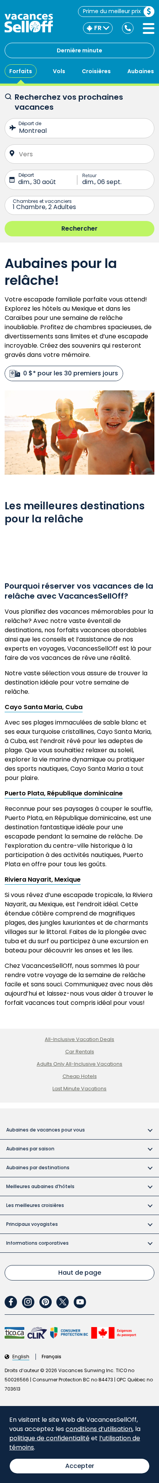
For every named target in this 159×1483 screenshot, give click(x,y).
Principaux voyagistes (32, 1224)
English (20, 1357)
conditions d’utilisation (99, 1428)
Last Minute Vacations (79, 1088)
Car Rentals (79, 1051)
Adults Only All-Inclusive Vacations (79, 1064)
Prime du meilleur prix (112, 11)
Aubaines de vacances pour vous (45, 1129)
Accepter (79, 1465)
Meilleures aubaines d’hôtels (40, 1186)
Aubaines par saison (30, 1148)
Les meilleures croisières (35, 1205)
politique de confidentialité (49, 1438)
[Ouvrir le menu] (148, 28)
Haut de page (79, 1272)
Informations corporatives (37, 1243)
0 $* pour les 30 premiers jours (70, 373)
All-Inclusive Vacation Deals (79, 1039)
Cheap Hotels (80, 1076)
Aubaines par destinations (37, 1167)
